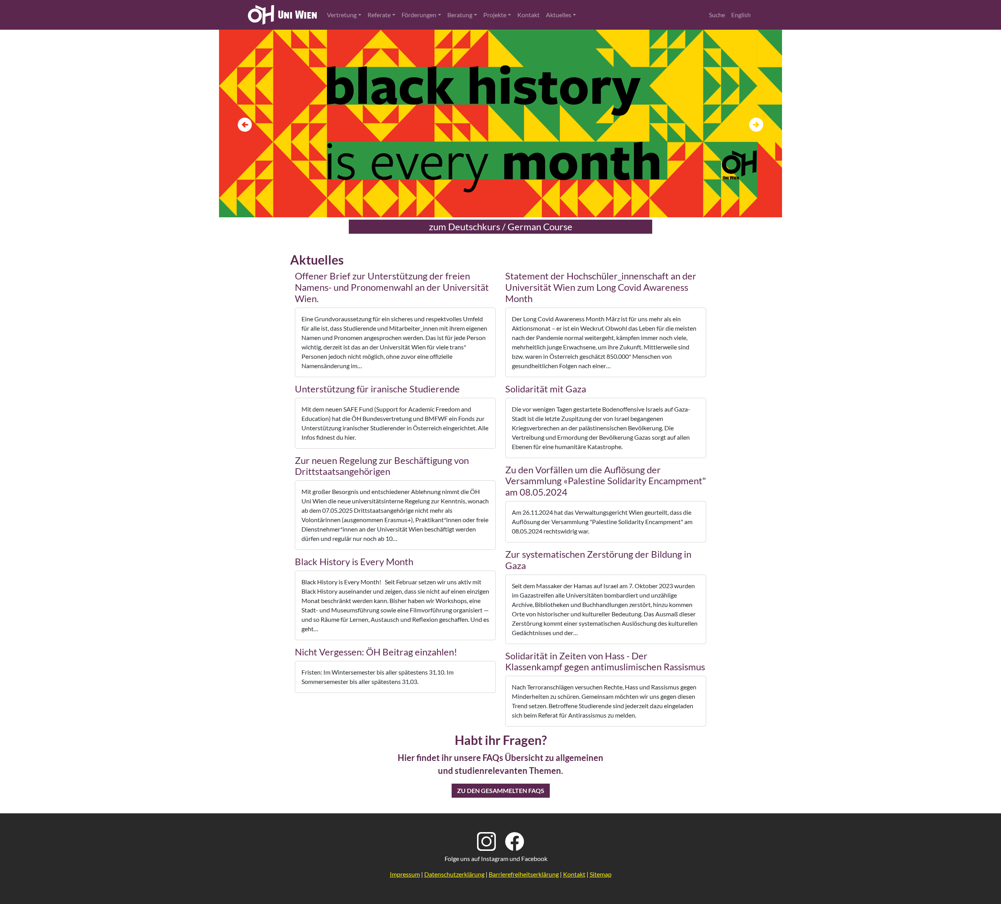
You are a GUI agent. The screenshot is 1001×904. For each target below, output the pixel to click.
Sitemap (601, 874)
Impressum (405, 874)
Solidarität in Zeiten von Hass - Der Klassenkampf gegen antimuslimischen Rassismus (605, 661)
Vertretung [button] (342, 14)
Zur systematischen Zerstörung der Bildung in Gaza (598, 559)
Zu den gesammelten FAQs (500, 790)
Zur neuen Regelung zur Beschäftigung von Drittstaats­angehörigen (382, 466)
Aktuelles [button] (558, 14)
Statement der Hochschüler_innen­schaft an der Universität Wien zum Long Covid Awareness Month (600, 287)
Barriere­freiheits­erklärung (524, 874)
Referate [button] (379, 14)
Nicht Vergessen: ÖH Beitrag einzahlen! (376, 651)
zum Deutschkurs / (500, 226)
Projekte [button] (494, 14)
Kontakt (528, 14)
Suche (717, 14)
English (741, 14)
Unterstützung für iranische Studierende (377, 388)
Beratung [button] (459, 14)
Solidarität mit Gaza (545, 388)
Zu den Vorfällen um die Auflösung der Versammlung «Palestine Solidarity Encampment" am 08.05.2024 (605, 481)
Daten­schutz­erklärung (454, 874)
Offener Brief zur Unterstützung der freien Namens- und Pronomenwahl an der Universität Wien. (392, 287)
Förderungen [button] (419, 14)
